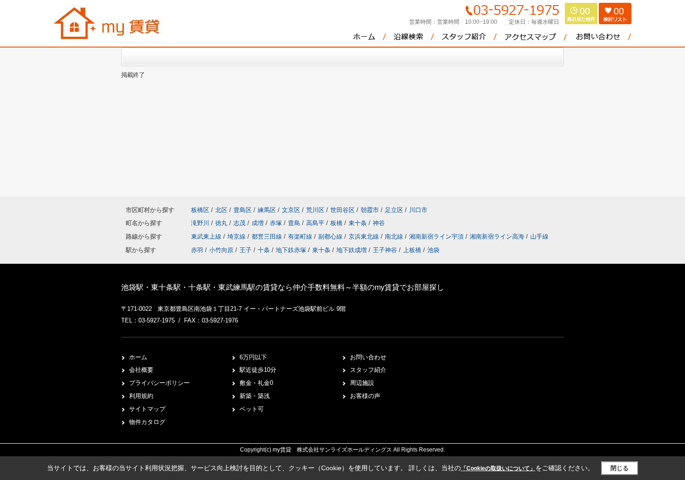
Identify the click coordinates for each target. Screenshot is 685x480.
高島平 (316, 222)
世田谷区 (342, 209)
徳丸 (222, 222)
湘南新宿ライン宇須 (437, 236)
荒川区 (315, 209)
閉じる (619, 468)
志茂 (240, 222)
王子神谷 (385, 250)
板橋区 (200, 209)
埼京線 (237, 236)
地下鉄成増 (351, 250)
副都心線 (331, 236)
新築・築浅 (255, 395)
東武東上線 (207, 236)
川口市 (418, 209)
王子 (246, 250)
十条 (264, 250)
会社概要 (141, 369)
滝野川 (201, 222)
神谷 (379, 222)
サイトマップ (147, 408)
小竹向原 (221, 250)
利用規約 (141, 395)
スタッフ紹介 (368, 369)
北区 (221, 209)
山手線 (539, 236)
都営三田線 (268, 236)
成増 (259, 222)
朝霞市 (370, 209)
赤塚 (277, 222)
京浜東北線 (365, 236)
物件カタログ (147, 421)
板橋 (337, 222)
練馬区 (267, 209)
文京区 (291, 209)
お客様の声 (365, 395)
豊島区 (242, 209)
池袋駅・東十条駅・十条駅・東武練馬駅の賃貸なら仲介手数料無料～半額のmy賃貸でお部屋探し (282, 287)
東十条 (359, 222)
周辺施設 (362, 382)
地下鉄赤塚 (291, 250)
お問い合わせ (368, 357)
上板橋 (412, 250)
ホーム (138, 357)
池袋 (433, 250)
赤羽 (197, 250)
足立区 (394, 209)
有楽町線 (301, 236)
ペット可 (252, 408)
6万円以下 (253, 357)
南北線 (395, 236)
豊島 (295, 222)
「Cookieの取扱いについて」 (498, 468)
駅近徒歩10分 (258, 369)
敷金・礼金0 (256, 382)
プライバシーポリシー (159, 382)
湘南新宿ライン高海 (498, 236)
